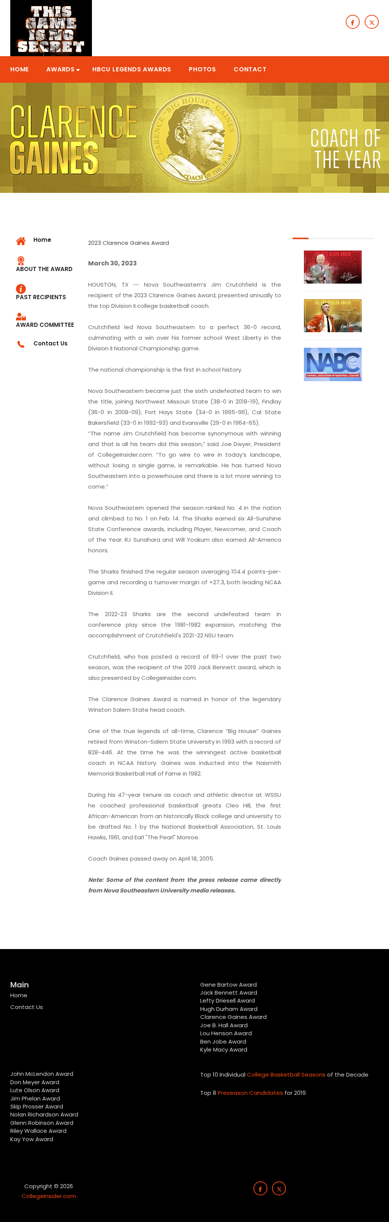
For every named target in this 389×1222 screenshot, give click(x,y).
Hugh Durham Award (229, 1009)
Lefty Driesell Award (227, 1000)
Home (18, 995)
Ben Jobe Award (223, 1041)
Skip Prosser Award (36, 1106)
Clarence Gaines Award (233, 1017)
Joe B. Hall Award (224, 1025)
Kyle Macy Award (223, 1049)
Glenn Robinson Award (41, 1123)
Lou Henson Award (226, 1033)
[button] (20, 69)
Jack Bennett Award (228, 993)
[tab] (46, 265)
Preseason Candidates (250, 1093)
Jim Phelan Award (35, 1098)
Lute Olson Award (34, 1090)
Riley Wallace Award (38, 1131)
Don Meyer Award (34, 1082)
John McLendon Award (41, 1074)
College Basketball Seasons (286, 1075)
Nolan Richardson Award (44, 1114)
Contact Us (26, 1007)
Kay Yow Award (31, 1139)
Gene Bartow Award (228, 985)
